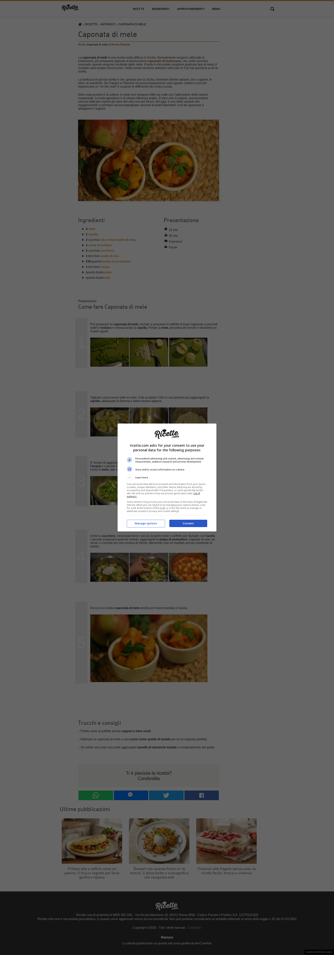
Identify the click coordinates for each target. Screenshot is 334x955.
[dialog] (167, 477)
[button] (167, 477)
